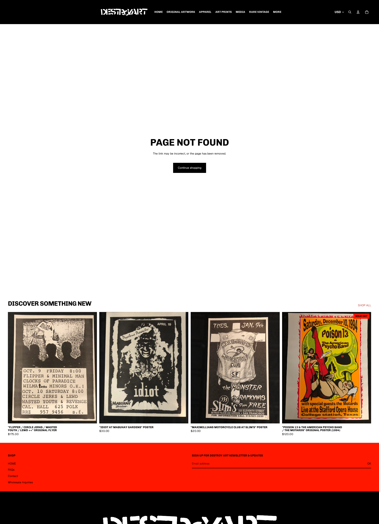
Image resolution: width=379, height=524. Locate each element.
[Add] (90, 417)
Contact (13, 476)
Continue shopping (189, 168)
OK (369, 463)
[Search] (349, 12)
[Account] (358, 12)
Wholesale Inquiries (20, 482)
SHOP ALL (364, 305)
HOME (12, 463)
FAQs (11, 469)
